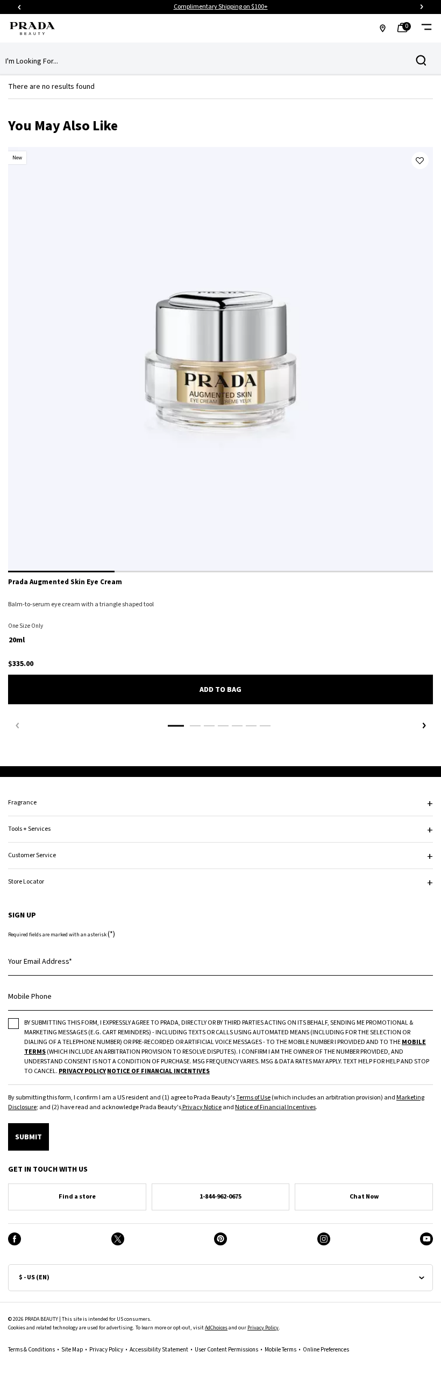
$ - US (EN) (34, 1277)
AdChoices (216, 1328)
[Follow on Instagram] (323, 1238)
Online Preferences (326, 1350)
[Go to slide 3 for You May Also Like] (209, 725)
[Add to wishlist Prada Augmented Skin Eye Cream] (420, 160)
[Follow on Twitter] (117, 1238)
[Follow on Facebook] (14, 1238)
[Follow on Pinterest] (220, 1238)
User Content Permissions (226, 1350)
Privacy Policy (263, 1328)
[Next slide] (421, 7)
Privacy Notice (201, 1107)
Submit (28, 1137)
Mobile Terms (280, 1350)
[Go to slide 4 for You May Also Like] (223, 725)
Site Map (72, 1350)
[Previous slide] (19, 7)
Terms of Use (253, 1097)
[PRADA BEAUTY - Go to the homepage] (32, 28)
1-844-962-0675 (220, 1196)
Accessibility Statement (159, 1350)
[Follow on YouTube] (426, 1238)
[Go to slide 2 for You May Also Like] (195, 725)
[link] (405, 28)
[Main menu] (426, 28)
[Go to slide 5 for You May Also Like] (237, 725)
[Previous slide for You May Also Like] (17, 726)
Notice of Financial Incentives (275, 1107)
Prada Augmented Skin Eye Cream (65, 582)
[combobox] (212, 61)
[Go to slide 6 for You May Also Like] (251, 725)
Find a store (77, 1196)
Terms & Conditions (31, 1350)
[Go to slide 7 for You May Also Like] (265, 725)
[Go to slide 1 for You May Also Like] (176, 726)
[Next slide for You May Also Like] (424, 726)
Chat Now (364, 1196)
